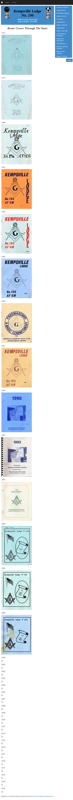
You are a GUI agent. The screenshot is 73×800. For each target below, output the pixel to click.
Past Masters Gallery (63, 13)
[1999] (2, 660)
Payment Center (61, 16)
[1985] (16, 323)
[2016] (2, 764)
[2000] (2, 667)
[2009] (2, 716)
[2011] (2, 729)
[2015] (2, 757)
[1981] (16, 189)
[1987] (16, 367)
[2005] (2, 695)
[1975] (16, 55)
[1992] (16, 457)
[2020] (2, 791)
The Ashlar (60, 19)
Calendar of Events (62, 7)
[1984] (16, 278)
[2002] (2, 681)
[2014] (2, 750)
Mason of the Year (62, 31)
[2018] (2, 778)
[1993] (16, 501)
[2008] (2, 709)
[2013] (2, 743)
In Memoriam (61, 28)
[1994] (16, 545)
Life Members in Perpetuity (61, 35)
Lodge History (61, 22)
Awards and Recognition (60, 40)
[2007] (2, 702)
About (7, 2)
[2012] (2, 736)
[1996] (16, 590)
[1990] (16, 412)
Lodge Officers (61, 10)
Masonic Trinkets (62, 56)
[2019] (2, 784)
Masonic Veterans (62, 25)
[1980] (16, 144)
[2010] (2, 722)
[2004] (2, 688)
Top (68, 60)
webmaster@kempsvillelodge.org (43, 796)
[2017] (2, 771)
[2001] (2, 674)
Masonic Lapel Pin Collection (62, 47)
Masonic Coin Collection (61, 52)
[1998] (16, 634)
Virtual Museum (61, 43)
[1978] (16, 99)
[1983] (16, 233)
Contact (14, 2)
